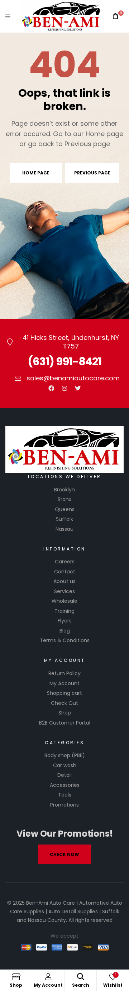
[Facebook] (51, 388)
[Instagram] (64, 388)
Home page (35, 173)
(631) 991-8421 (64, 361)
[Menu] (7, 16)
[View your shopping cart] (115, 16)
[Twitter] (77, 388)
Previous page (92, 173)
